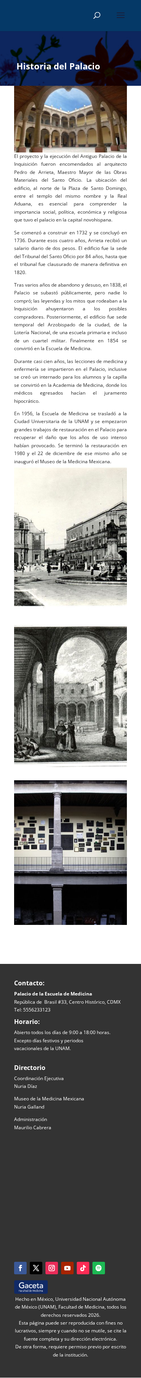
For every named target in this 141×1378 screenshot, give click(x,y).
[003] (70, 766)
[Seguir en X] (36, 1268)
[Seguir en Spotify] (98, 1268)
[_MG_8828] (70, 924)
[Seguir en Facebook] (20, 1268)
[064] (70, 609)
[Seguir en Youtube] (67, 1268)
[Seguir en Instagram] (51, 1268)
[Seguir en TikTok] (83, 1268)
